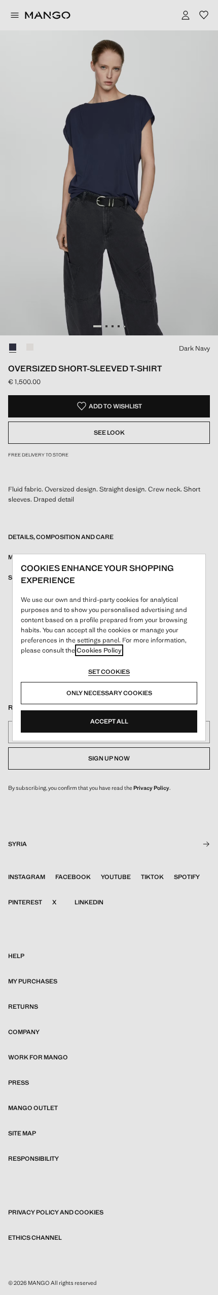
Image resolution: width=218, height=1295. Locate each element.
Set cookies (109, 672)
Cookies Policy (99, 650)
